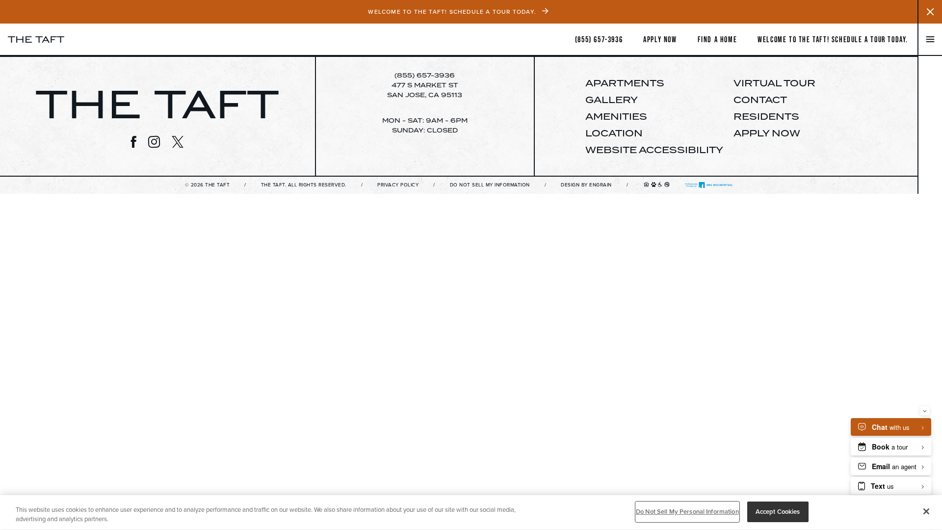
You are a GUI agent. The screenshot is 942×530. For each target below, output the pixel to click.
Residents (766, 116)
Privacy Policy (398, 185)
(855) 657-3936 (424, 75)
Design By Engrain (586, 185)
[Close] (926, 511)
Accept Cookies (778, 511)
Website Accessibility (654, 149)
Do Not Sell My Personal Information (687, 511)
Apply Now (766, 133)
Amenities (616, 116)
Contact (760, 99)
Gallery (611, 99)
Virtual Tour (774, 83)
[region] (471, 512)
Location (614, 133)
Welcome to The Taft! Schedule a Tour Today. (833, 39)
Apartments (624, 83)
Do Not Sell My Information (490, 185)
